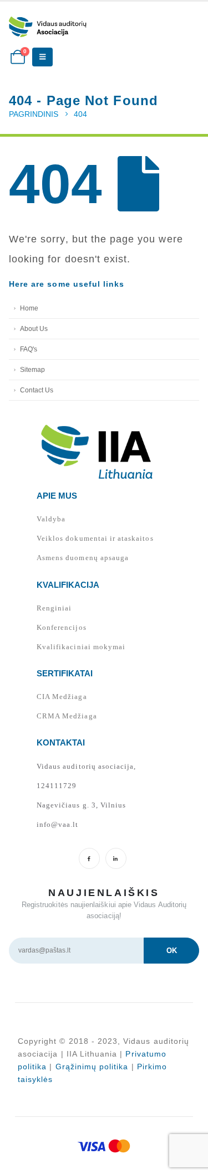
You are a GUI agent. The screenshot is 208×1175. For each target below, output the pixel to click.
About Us (34, 328)
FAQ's (28, 349)
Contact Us (36, 390)
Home (29, 308)
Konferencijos (62, 627)
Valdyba (51, 519)
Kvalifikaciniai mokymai (81, 647)
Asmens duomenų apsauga (83, 557)
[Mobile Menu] (42, 57)
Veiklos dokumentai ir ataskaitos (95, 538)
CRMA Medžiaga (67, 716)
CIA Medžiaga (62, 696)
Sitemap (32, 369)
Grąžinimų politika (92, 1066)
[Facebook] (89, 858)
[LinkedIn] (115, 858)
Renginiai (54, 608)
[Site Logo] (48, 27)
